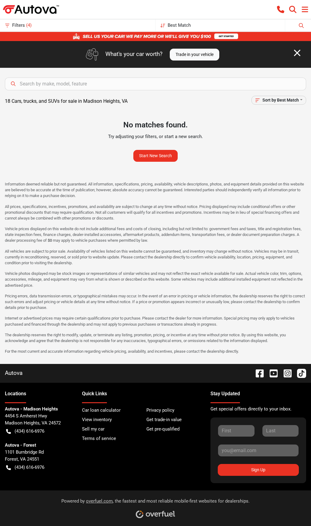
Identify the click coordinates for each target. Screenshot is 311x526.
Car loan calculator (101, 410)
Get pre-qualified (162, 429)
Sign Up (258, 469)
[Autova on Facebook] (257, 372)
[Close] (297, 53)
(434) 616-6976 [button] (29, 431)
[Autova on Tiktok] (299, 372)
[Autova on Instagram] (285, 372)
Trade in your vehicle (195, 54)
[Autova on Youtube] (271, 372)
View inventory (97, 419)
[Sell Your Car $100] (155, 36)
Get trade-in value (164, 419)
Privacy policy (160, 410)
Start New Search (155, 155)
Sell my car (93, 429)
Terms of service (99, 438)
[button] (281, 9)
